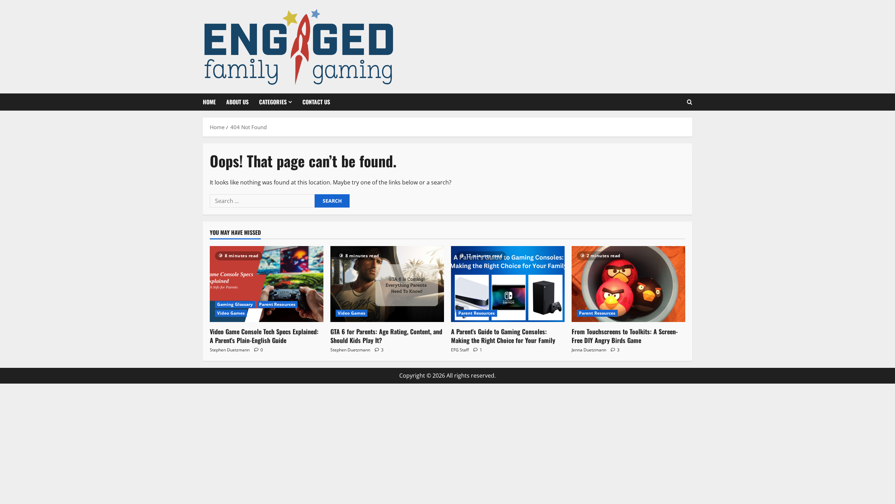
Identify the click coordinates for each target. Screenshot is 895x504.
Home (209, 102)
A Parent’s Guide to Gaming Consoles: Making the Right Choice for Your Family (503, 336)
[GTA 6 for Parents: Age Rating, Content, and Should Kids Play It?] (387, 284)
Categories (273, 102)
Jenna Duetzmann (589, 350)
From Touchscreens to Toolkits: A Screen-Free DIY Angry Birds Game (625, 336)
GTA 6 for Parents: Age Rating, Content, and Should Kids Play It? (386, 336)
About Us (237, 102)
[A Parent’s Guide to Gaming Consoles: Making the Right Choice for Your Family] (508, 284)
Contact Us (316, 102)
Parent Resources (277, 304)
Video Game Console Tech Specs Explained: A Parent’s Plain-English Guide (264, 336)
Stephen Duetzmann (230, 350)
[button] (689, 102)
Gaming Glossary (235, 304)
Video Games (231, 313)
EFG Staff (460, 350)
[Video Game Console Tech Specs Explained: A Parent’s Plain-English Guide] (266, 284)
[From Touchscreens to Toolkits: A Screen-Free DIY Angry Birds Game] (628, 284)
